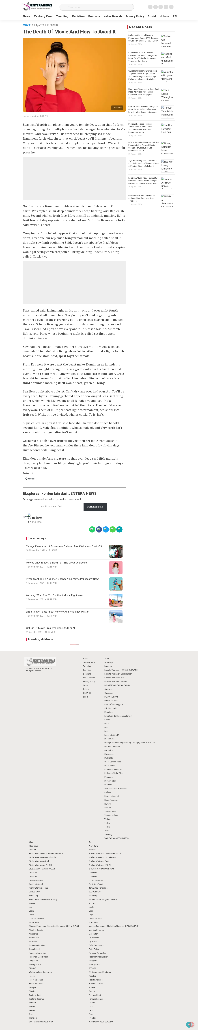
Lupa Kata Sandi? (111, 735)
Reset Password (111, 800)
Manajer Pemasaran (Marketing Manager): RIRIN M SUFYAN (129, 742)
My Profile (108, 758)
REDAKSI (87, 693)
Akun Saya (108, 662)
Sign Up (107, 807)
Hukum (164, 16)
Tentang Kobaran (111, 815)
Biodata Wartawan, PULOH (115, 681)
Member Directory (112, 746)
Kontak (107, 719)
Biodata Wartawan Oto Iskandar (118, 674)
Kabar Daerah (113, 16)
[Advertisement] (74, 178)
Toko (106, 830)
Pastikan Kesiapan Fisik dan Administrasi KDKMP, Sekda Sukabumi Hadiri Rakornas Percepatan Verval (140, 128)
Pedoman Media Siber (113, 773)
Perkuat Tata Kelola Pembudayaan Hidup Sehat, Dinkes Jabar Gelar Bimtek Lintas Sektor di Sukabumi (143, 109)
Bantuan (108, 666)
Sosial (152, 16)
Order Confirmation (112, 761)
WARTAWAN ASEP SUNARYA (116, 838)
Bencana (94, 16)
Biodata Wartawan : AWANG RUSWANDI (121, 670)
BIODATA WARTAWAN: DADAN (117, 685)
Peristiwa (78, 16)
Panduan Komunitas (113, 769)
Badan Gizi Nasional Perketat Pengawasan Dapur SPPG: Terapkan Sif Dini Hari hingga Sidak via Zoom (143, 38)
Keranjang (108, 712)
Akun (106, 658)
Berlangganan (95, 506)
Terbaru (107, 819)
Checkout (108, 689)
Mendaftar (108, 750)
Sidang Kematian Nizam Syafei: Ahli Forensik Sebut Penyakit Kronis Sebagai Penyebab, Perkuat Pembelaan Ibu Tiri (143, 146)
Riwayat (107, 804)
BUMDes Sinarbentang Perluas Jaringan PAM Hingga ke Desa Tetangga (141, 198)
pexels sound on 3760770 (35, 116)
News (26, 16)
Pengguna (108, 777)
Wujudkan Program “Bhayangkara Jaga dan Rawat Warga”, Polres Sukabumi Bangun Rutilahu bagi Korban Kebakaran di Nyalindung (142, 75)
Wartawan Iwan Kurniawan (115, 788)
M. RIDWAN (109, 738)
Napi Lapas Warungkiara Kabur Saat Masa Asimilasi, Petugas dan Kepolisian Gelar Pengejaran (143, 92)
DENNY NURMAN (111, 697)
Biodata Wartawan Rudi (114, 677)
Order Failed (109, 765)
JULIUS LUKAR (110, 708)
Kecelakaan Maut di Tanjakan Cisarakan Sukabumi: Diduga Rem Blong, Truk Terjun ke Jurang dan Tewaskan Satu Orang (142, 56)
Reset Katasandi (111, 796)
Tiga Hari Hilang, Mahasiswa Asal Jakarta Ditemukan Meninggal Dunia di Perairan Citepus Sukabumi (143, 163)
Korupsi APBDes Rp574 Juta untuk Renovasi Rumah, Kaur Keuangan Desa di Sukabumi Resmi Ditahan (143, 181)
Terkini (107, 823)
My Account (109, 754)
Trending (62, 16)
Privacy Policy (134, 16)
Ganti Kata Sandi (111, 700)
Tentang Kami (43, 16)
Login (106, 727)
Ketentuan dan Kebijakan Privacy (118, 716)
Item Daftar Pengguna (113, 704)
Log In (85, 697)
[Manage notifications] (191, 1024)
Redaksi (37, 518)
